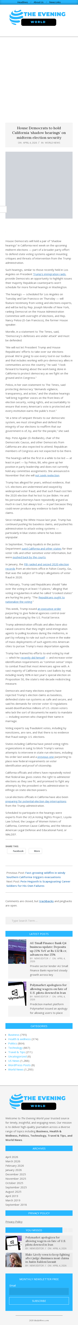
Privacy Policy (13, 1221)
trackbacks (46, 901)
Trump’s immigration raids (49, 274)
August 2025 (13, 1191)
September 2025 (16, 1187)
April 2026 (11, 1157)
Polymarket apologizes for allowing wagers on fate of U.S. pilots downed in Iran (48, 989)
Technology (15, 1047)
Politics (12, 1043)
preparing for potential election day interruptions (35, 801)
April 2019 (11, 1196)
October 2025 (14, 1183)
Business (13, 1034)
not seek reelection (47, 475)
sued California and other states (41, 548)
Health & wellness (19, 1039)
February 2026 (14, 1165)
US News (14, 1060)
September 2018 (16, 1204)
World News (52, 142)
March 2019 (12, 1200)
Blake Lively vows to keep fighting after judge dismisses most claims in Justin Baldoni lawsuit (47, 1258)
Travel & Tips (16, 1052)
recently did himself (32, 657)
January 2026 (13, 1170)
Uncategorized (17, 1056)
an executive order (49, 609)
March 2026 (12, 1161)
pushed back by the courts (29, 557)
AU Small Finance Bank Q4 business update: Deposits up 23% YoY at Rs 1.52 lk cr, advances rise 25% (48, 948)
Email (12, 1285)
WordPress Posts (19, 1065)
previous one (46, 757)
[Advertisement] (39, 77)
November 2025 (15, 1178)
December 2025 (15, 1174)
